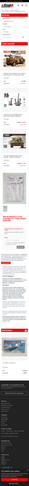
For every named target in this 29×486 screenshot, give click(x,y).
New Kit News (4, 411)
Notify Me (20, 247)
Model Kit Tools (5, 409)
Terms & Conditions (19, 431)
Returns (3, 449)
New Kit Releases (5, 407)
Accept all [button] (14, 479)
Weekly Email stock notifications (14, 393)
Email (6, 237)
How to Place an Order (7, 445)
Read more (20, 476)
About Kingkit (4, 419)
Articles (3, 431)
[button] (14, 483)
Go (23, 37)
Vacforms (7, 10)
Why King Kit (4, 425)
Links (2, 451)
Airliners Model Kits (15, 10)
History (3, 423)
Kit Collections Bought (6, 405)
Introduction (4, 417)
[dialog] (14, 477)
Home (2, 10)
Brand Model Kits (5, 403)
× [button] (27, 470)
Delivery (3, 447)
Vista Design (15, 436)
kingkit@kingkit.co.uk (7, 467)
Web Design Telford (5, 436)
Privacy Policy (9, 431)
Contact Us (4, 421)
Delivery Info (5, 263)
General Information (6, 443)
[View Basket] (22, 6)
